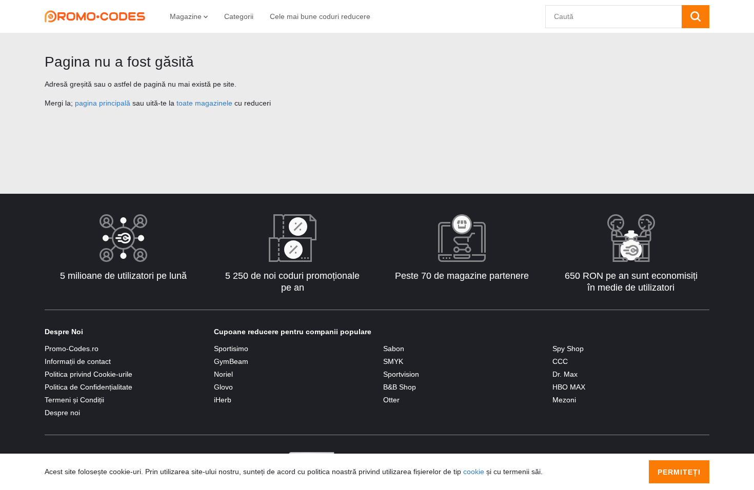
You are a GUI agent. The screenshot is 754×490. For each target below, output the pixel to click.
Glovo (223, 387)
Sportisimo (231, 348)
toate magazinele (204, 103)
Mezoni (564, 400)
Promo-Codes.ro (71, 348)
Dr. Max (565, 374)
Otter (391, 400)
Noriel (223, 374)
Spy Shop (568, 348)
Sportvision (401, 374)
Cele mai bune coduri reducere (320, 16)
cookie (473, 471)
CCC (560, 361)
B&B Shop (399, 387)
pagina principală (102, 103)
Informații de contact (78, 361)
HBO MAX (568, 387)
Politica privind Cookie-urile (88, 374)
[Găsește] (695, 16)
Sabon (393, 348)
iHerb (222, 400)
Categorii (238, 16)
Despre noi (62, 413)
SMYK (393, 361)
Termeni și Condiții (74, 400)
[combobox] (613, 16)
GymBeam (231, 361)
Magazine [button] (187, 16)
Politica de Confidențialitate (88, 387)
